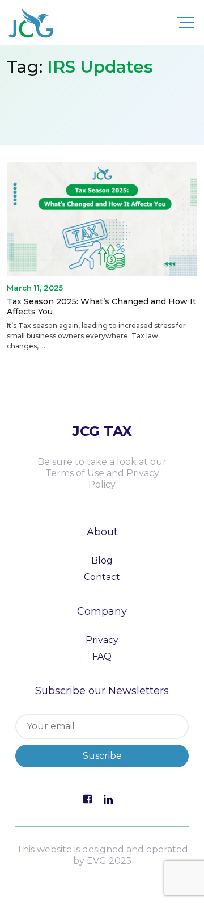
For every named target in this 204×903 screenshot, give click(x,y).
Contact (102, 577)
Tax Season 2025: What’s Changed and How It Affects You (101, 306)
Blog (102, 560)
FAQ (102, 656)
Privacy (102, 640)
